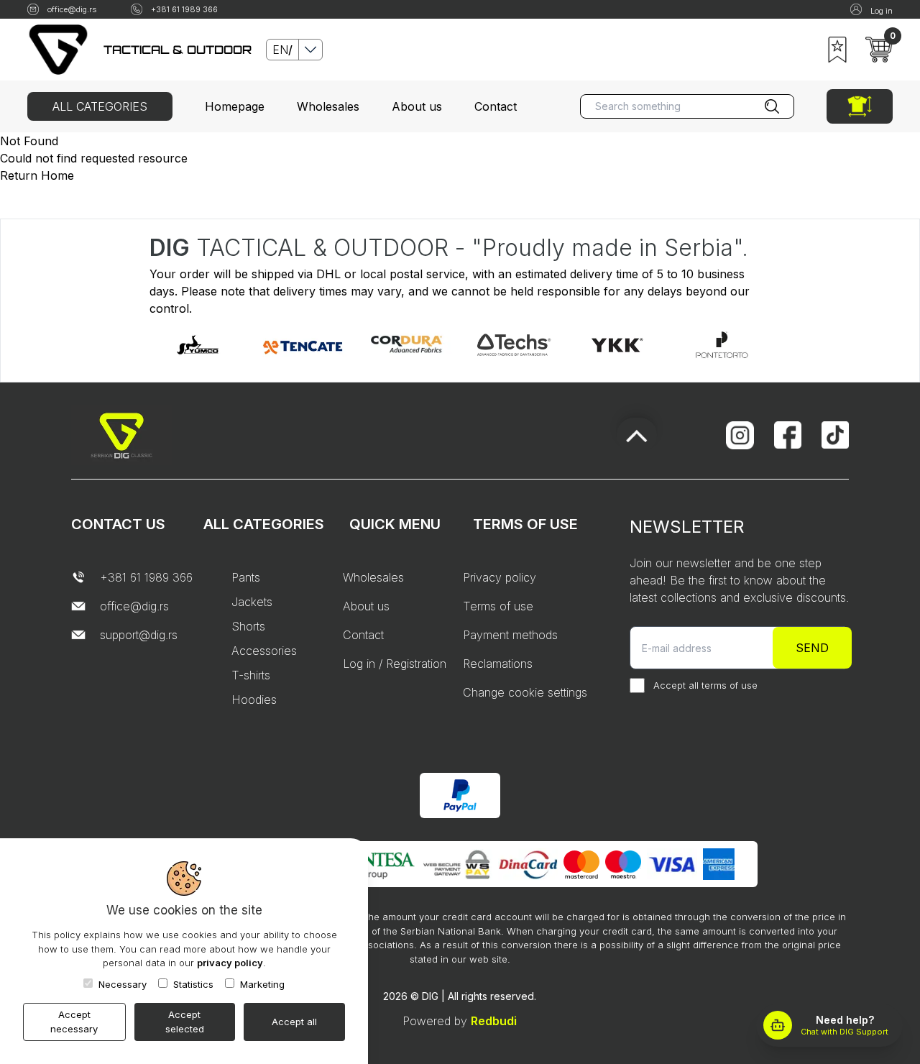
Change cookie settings (525, 692)
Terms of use (498, 606)
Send (812, 648)
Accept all (294, 1021)
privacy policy (230, 962)
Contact (495, 106)
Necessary (122, 984)
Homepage (234, 106)
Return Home (37, 175)
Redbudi (494, 1021)
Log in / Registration (394, 663)
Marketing (262, 984)
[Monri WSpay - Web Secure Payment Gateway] (456, 864)
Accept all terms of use (705, 685)
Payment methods (510, 635)
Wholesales (328, 106)
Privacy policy (499, 577)
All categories (99, 106)
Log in (881, 11)
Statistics (193, 984)
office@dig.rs (71, 9)
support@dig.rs (139, 635)
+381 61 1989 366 (184, 9)
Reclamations (498, 663)
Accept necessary (74, 1022)
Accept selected (184, 1022)
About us (417, 106)
